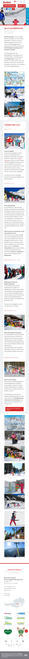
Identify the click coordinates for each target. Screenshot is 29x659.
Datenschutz (12, 645)
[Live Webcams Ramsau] (27, 12)
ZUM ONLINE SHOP (9, 6)
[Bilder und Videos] (27, 19)
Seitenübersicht (11, 644)
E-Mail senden (7, 590)
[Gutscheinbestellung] (27, 23)
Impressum (19, 644)
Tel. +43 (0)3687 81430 (9, 586)
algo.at (18, 645)
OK (26, 655)
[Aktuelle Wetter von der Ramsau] (27, 16)
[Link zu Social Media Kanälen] (27, 9)
